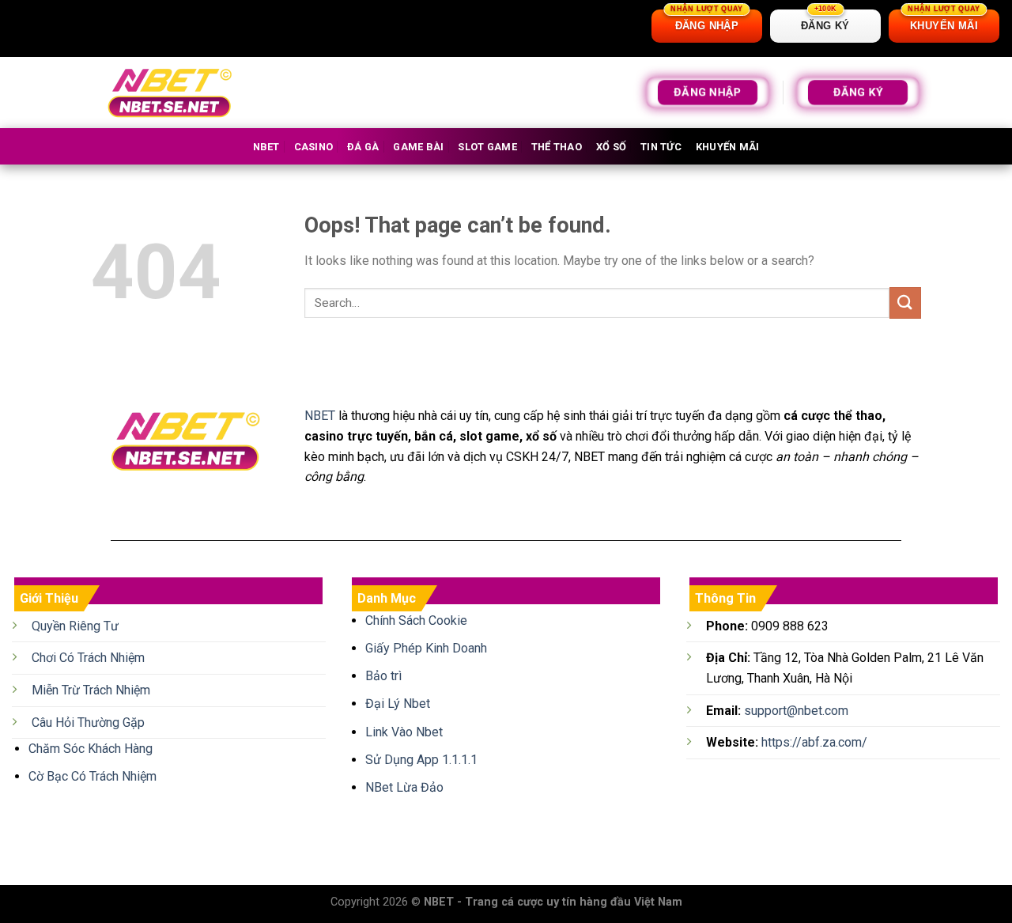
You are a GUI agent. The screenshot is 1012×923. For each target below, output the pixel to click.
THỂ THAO (556, 147)
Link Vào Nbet (404, 732)
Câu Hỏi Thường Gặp (88, 722)
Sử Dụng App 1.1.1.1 (421, 759)
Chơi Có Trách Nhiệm (88, 657)
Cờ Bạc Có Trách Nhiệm (92, 776)
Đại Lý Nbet (397, 703)
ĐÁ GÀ (363, 147)
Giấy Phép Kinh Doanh (426, 648)
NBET (266, 147)
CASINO (314, 147)
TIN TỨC (661, 147)
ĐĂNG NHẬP (707, 92)
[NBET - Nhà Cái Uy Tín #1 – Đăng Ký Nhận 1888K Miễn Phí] (170, 93)
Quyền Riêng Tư (75, 626)
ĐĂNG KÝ (858, 92)
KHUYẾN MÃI (728, 147)
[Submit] (905, 302)
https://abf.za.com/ (814, 742)
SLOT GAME (487, 147)
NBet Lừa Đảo (404, 787)
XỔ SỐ (611, 147)
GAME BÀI (418, 147)
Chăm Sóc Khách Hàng (90, 748)
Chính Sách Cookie (416, 620)
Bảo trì (383, 675)
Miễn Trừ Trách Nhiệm (91, 690)
